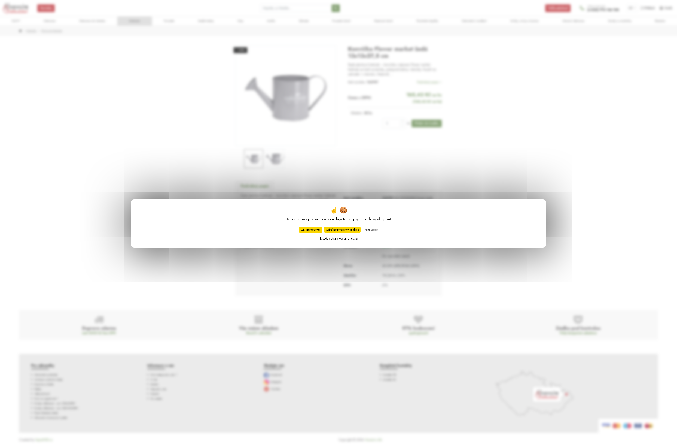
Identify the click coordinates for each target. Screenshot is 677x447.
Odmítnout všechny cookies (342, 230)
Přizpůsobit (371, 230)
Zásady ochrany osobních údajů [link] (339, 239)
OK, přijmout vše (310, 230)
